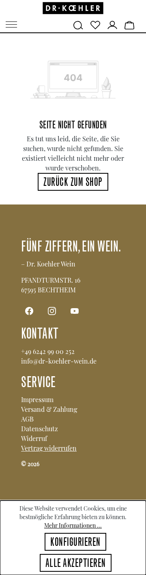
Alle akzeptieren (75, 564)
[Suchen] (78, 24)
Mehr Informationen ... (73, 525)
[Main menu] (11, 24)
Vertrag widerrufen (49, 448)
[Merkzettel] (95, 24)
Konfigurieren (75, 543)
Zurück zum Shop (73, 183)
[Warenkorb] (129, 24)
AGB (27, 419)
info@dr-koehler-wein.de (59, 361)
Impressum (37, 399)
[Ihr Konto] (112, 24)
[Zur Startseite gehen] (73, 8)
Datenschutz (39, 428)
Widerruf (34, 438)
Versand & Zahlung (49, 409)
